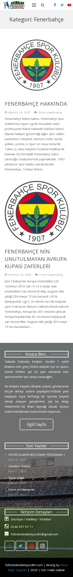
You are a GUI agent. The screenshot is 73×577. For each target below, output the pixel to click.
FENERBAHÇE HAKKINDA (36, 103)
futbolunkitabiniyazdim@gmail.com (34, 534)
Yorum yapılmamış (50, 112)
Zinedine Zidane (19, 466)
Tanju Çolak (16, 478)
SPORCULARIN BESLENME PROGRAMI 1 (36, 455)
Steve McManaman (21, 489)
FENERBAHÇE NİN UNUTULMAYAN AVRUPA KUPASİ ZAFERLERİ (36, 259)
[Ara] (43, 5)
